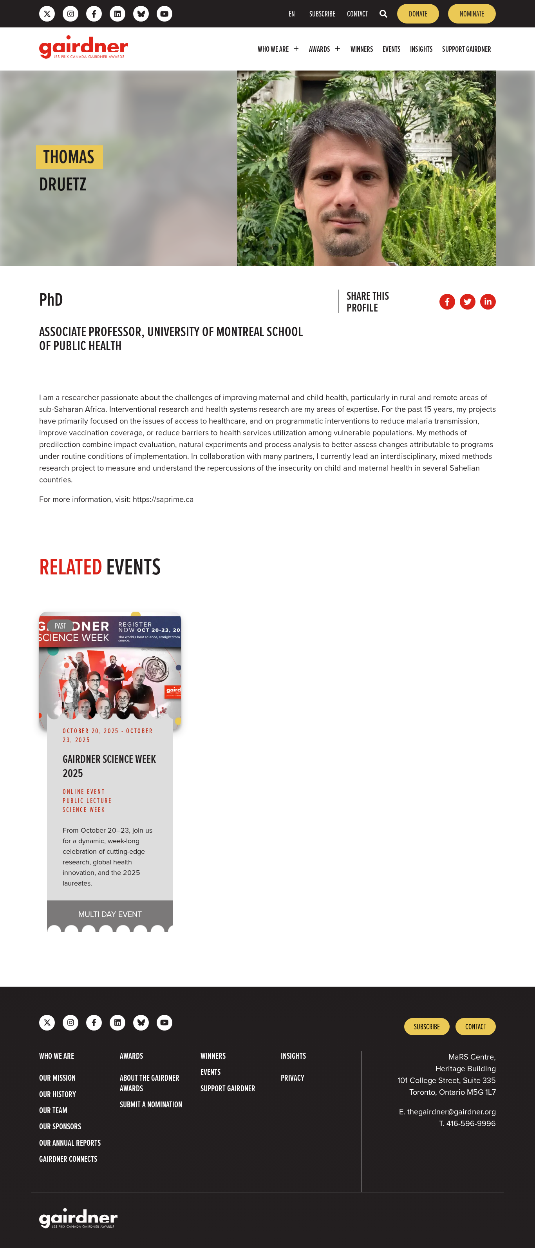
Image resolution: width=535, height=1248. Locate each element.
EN (292, 13)
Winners (362, 48)
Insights (421, 48)
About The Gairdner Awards (149, 1083)
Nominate (472, 13)
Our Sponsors (60, 1126)
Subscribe (322, 13)
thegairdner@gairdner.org (451, 1112)
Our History (57, 1094)
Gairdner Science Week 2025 (109, 765)
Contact (357, 13)
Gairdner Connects (68, 1159)
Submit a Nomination (151, 1104)
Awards (319, 48)
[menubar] (316, 49)
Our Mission (57, 1078)
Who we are (273, 48)
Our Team (53, 1110)
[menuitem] (278, 49)
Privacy (292, 1078)
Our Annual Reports (70, 1143)
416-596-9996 (471, 1123)
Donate (418, 13)
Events (392, 48)
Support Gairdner (466, 48)
